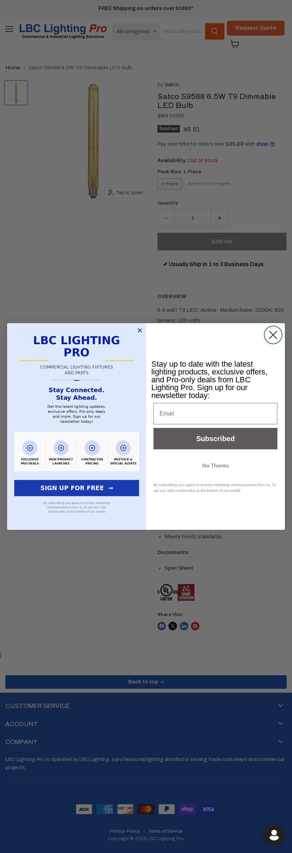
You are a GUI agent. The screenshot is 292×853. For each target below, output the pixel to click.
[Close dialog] (273, 335)
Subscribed (215, 439)
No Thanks (215, 465)
